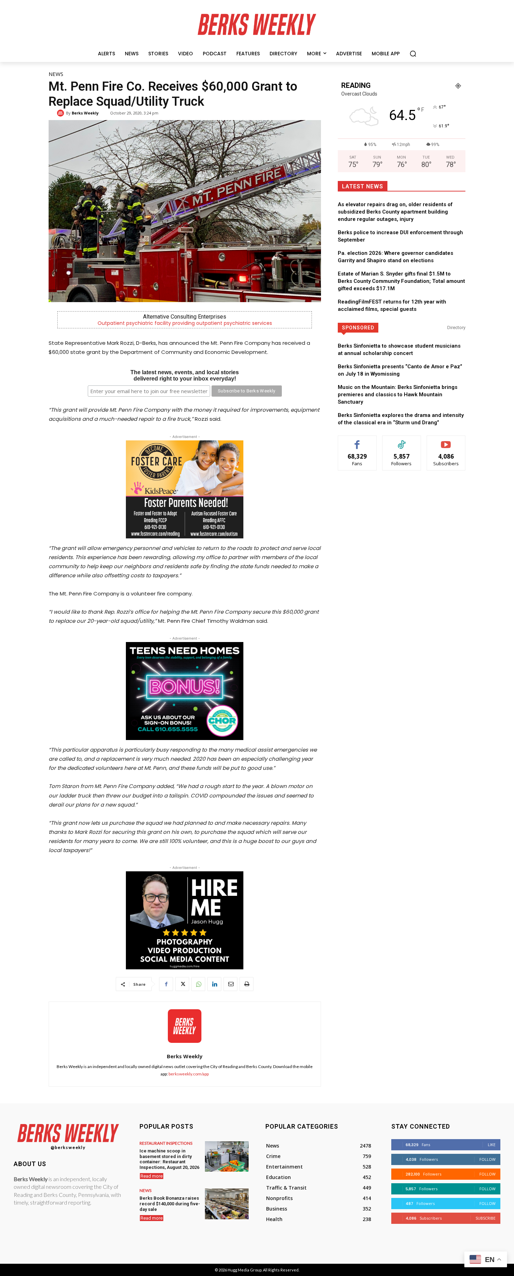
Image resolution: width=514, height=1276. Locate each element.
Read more (152, 1176)
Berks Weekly (85, 113)
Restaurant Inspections (166, 1143)
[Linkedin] (214, 984)
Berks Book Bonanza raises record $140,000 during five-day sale (170, 1203)
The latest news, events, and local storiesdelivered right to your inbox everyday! (184, 375)
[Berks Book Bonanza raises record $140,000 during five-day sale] (227, 1203)
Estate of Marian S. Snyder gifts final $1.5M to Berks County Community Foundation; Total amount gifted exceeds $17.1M (401, 281)
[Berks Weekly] (61, 113)
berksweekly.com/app (189, 1073)
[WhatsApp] (198, 984)
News (56, 73)
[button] (413, 53)
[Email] (230, 984)
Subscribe (446, 441)
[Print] (247, 984)
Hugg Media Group (245, 1270)
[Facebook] (166, 984)
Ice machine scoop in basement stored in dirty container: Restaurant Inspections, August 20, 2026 (169, 1159)
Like (357, 441)
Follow (401, 441)
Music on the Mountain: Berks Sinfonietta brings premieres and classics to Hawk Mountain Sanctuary (397, 394)
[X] (182, 984)
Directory (456, 327)
